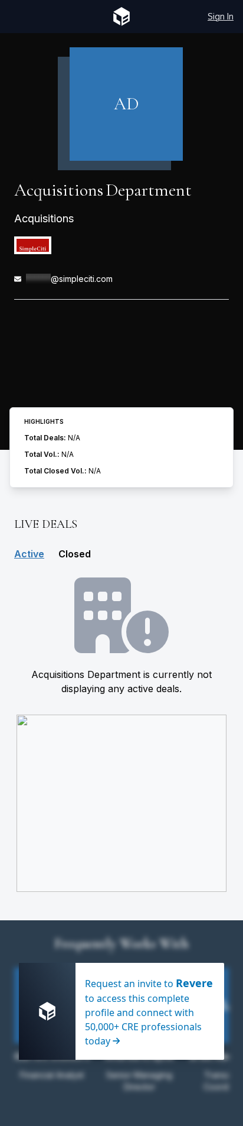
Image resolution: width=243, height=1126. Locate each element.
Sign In (221, 16)
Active (29, 554)
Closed (74, 554)
